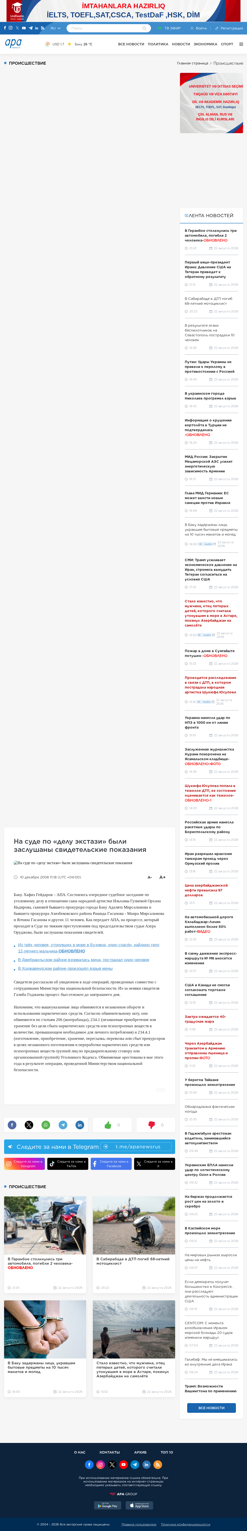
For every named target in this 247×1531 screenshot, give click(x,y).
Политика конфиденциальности (185, 1524)
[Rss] (42, 28)
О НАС (79, 1452)
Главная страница (192, 63)
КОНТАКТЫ (110, 1452)
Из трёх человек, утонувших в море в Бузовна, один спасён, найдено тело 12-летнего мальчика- (88, 948)
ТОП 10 (167, 1452)
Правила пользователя (139, 1524)
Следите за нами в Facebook (114, 1164)
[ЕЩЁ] (240, 44)
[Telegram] (31, 28)
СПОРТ (227, 44)
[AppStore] (139, 1505)
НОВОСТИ (181, 44)
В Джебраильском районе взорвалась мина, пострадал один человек (83, 960)
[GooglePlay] (108, 1505)
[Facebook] (5, 28)
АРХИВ (140, 1452)
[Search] (144, 29)
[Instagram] (11, 28)
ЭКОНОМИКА (205, 44)
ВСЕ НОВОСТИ (131, 44)
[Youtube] (24, 28)
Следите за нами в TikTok (71, 1164)
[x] (112, 1465)
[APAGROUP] (123, 1494)
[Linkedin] (36, 28)
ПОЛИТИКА (158, 44)
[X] (17, 28)
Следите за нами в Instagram (28, 1164)
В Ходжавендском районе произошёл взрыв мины (65, 968)
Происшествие (228, 63)
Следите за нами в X (158, 1164)
